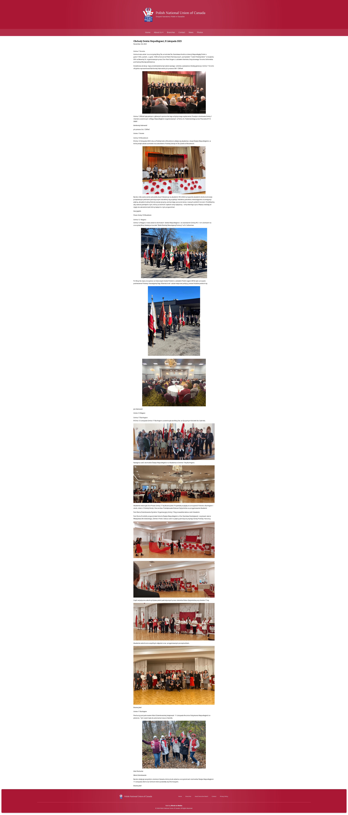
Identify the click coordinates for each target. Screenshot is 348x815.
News (191, 32)
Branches (171, 32)
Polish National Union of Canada (180, 13)
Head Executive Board (201, 796)
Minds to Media (176, 806)
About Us (158, 32)
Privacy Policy (224, 796)
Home (147, 32)
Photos (200, 32)
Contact (182, 32)
